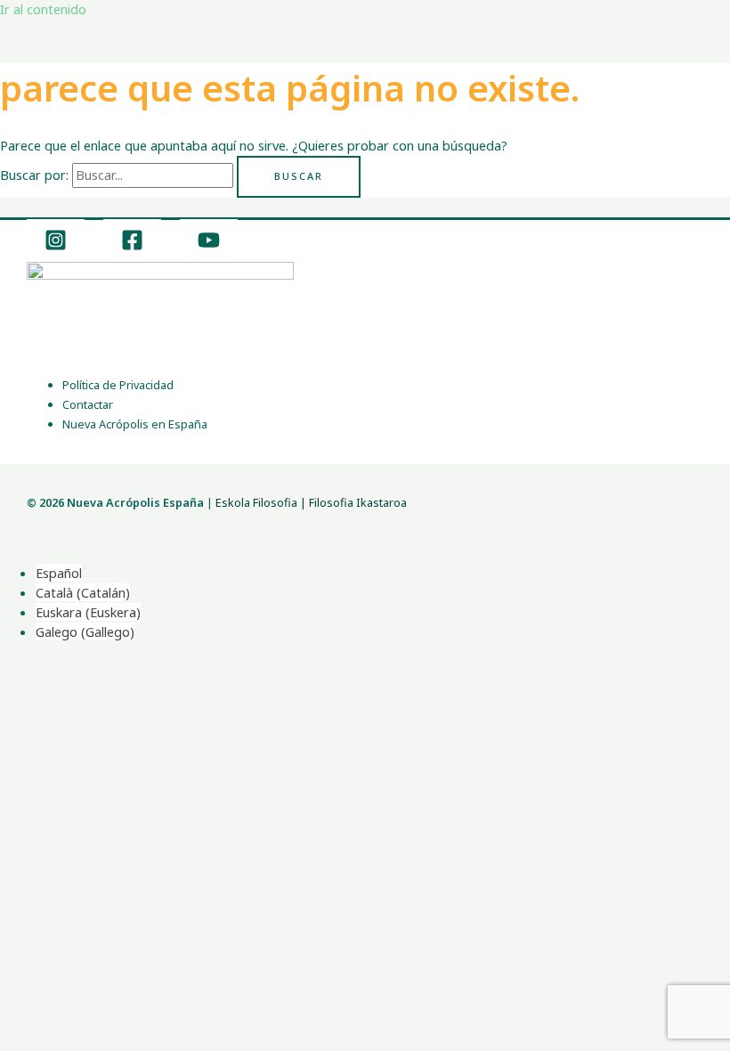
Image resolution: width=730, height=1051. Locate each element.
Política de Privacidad (118, 385)
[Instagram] (56, 246)
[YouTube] (209, 246)
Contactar (87, 404)
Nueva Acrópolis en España (134, 424)
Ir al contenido (43, 9)
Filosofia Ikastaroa (358, 502)
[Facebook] (132, 246)
